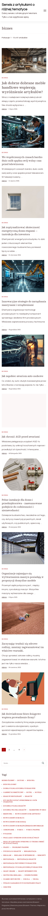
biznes (5, 78)
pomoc (20, 830)
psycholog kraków (12, 851)
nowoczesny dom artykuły (28, 814)
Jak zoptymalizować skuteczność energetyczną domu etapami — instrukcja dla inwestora (21, 231)
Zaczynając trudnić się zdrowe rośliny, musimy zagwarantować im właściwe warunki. (23, 647)
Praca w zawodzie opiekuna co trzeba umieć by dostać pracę (23, 842)
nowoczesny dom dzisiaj (14, 822)
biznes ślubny (8, 780)
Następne (24, 749)
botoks (20, 780)
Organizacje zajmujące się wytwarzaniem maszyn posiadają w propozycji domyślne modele (23, 577)
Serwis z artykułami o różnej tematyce (18, 7)
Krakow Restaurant (12, 796)
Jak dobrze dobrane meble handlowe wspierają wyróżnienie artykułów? (24, 87)
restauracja (8, 859)
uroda (36, 879)
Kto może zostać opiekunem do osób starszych (20, 801)
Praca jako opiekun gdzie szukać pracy (21, 838)
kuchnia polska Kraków (14, 806)
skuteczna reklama (12, 875)
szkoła (26, 879)
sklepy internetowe (27, 871)
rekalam (7, 855)
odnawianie (8, 830)
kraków (28, 796)
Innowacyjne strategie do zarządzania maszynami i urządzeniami (24, 303)
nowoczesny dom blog (13, 818)
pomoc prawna (33, 830)
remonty (42, 855)
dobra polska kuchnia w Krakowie (19, 788)
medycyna (7, 814)
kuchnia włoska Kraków (14, 810)
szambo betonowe (11, 879)
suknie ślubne (31, 875)
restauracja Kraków (26, 859)
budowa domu (9, 784)
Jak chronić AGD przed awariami (21, 436)
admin (4, 109)
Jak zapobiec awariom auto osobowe (22, 376)
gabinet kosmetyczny (13, 792)
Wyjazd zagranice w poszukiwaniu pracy (22, 883)
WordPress (10, 909)
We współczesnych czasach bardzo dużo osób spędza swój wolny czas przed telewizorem (22, 160)
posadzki (7, 834)
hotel (29, 792)
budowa (30, 780)
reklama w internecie (24, 855)
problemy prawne (20, 847)
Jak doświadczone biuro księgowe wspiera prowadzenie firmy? (21, 715)
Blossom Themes (29, 905)
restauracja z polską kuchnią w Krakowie (22, 867)
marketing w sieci (37, 810)
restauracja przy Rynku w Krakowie (19, 863)
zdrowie (7, 887)
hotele (38, 792)
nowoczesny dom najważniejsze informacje (23, 826)
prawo (6, 847)
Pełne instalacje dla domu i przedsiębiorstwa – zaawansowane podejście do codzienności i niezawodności (22, 505)
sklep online (9, 871)
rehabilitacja (30, 851)
